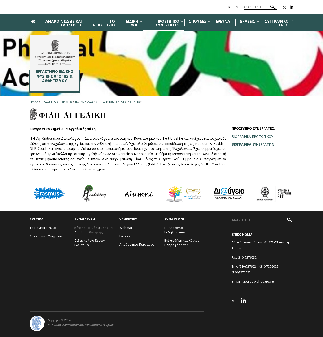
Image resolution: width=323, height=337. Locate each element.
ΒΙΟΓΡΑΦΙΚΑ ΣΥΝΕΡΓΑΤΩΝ (90, 101)
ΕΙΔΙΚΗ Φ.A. (132, 23)
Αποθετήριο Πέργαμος (136, 244)
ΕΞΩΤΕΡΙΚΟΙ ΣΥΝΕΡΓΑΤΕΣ (124, 101)
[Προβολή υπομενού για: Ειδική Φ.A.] (141, 21)
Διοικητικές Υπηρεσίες (47, 236)
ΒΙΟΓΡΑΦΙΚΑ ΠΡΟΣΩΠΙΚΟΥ (252, 136)
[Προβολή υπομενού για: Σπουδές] (209, 21)
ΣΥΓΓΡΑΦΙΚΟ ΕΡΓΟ (277, 23)
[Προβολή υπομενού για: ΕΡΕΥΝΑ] (232, 21)
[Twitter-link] (284, 7)
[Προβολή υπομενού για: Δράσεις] (258, 21)
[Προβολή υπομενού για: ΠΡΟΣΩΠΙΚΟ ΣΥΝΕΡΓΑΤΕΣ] (181, 21)
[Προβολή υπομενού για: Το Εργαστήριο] (117, 21)
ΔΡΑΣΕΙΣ (247, 21)
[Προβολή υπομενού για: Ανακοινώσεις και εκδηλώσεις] (84, 21)
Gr (228, 7)
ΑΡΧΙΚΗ (34, 101)
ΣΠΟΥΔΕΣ (197, 21)
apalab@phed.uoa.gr (259, 281)
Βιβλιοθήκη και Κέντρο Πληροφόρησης (182, 242)
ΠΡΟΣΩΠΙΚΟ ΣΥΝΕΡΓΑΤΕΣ (167, 23)
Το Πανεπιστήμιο (43, 227)
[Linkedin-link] (291, 7)
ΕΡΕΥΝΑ (223, 21)
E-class (124, 236)
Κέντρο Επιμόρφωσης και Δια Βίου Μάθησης (94, 229)
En (236, 7)
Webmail (126, 227)
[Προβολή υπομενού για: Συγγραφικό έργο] (291, 21)
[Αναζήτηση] (273, 7)
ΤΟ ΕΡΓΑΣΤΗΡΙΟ (103, 23)
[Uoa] (37, 323)
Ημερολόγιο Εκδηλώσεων (174, 229)
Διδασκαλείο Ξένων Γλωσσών (89, 242)
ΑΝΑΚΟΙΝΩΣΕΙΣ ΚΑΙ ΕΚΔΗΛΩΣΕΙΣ (63, 23)
